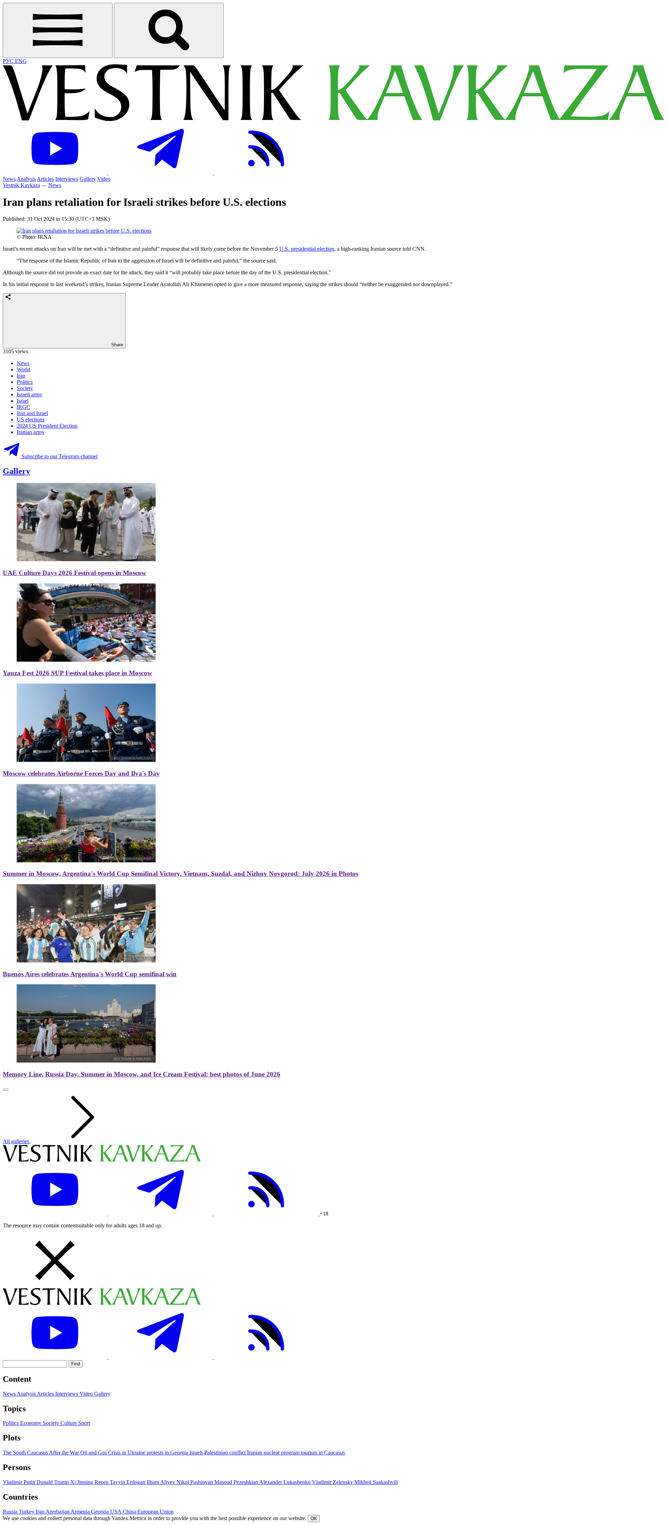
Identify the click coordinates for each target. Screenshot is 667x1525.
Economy (31, 1423)
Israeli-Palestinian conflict (218, 1452)
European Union (155, 1512)
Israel (22, 401)
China (130, 1512)
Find (75, 1363)
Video (103, 179)
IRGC (23, 407)
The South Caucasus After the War (41, 1452)
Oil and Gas (94, 1452)
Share (116, 344)
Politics (25, 382)
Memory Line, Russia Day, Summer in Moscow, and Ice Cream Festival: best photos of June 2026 (141, 1074)
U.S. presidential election (306, 249)
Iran (21, 376)
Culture (69, 1423)
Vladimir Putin (19, 1482)
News (9, 179)
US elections (30, 419)
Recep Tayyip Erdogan (120, 1482)
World (23, 369)
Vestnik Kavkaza (21, 185)
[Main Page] (333, 119)
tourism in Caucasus (323, 1452)
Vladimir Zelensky (333, 1482)
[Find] (169, 30)
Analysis (26, 179)
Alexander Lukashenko (285, 1482)
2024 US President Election (47, 426)
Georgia (100, 1512)
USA (116, 1512)
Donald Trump (53, 1482)
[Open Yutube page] (55, 173)
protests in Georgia (168, 1452)
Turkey (27, 1512)
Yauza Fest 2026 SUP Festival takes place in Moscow (77, 673)
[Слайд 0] (5, 1090)
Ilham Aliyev (161, 1482)
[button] (333, 1261)
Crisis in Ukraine (127, 1452)
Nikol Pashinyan (195, 1482)
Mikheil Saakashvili (376, 1482)
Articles (45, 179)
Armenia (81, 1512)
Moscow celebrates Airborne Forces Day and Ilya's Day (81, 773)
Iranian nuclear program (274, 1452)
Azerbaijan (58, 1512)
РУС (9, 61)
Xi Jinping (82, 1482)
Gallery (88, 179)
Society (25, 388)
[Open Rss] (266, 173)
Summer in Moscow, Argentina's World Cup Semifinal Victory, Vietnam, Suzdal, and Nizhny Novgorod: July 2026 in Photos (180, 873)
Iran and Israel (32, 413)
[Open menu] (58, 30)
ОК (314, 1518)
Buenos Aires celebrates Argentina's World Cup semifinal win (89, 974)
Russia (11, 1512)
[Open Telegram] (161, 173)
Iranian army (30, 432)
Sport (84, 1423)
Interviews (66, 179)
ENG (21, 61)
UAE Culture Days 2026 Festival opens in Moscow (74, 572)
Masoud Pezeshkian (236, 1482)
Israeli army (29, 394)
